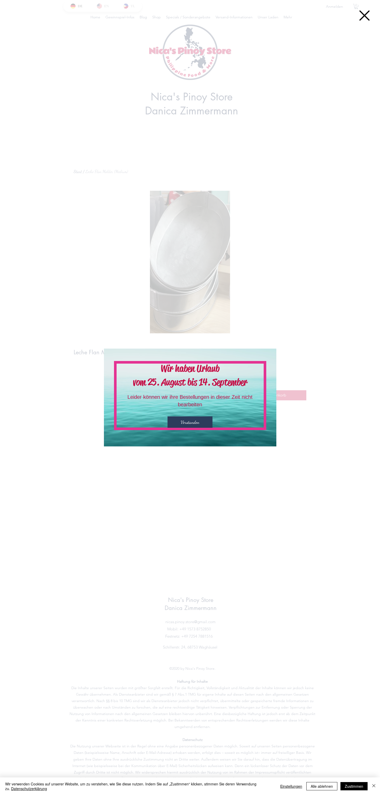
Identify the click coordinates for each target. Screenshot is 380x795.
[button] (364, 15)
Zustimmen (354, 786)
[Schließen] (374, 786)
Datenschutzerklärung (29, 788)
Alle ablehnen (322, 786)
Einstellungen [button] (291, 786)
